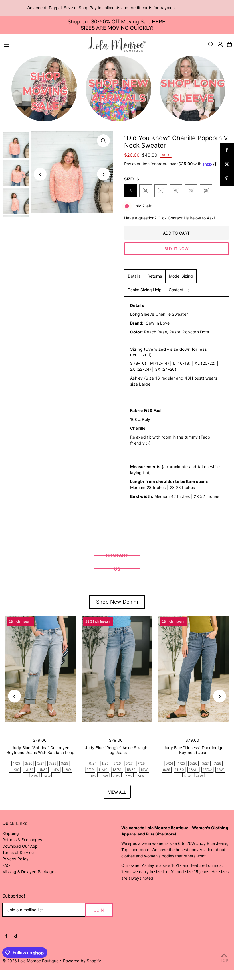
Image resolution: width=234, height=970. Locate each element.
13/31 (28, 769)
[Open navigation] (43, 44)
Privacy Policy (15, 858)
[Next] (103, 174)
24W (47, 776)
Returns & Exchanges (22, 839)
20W (34, 776)
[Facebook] (6, 936)
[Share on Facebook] (227, 150)
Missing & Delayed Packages (29, 871)
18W (67, 769)
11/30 (14, 769)
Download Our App (20, 846)
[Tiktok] (15, 936)
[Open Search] (210, 44)
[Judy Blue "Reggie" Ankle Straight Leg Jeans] (117, 669)
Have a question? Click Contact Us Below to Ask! (169, 218)
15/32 (42, 769)
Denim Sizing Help (145, 289)
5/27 (40, 763)
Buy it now (176, 248)
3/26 (28, 763)
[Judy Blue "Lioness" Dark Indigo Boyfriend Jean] (193, 669)
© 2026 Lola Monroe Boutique (30, 960)
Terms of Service (18, 852)
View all (117, 792)
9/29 (64, 763)
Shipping (10, 833)
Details (134, 276)
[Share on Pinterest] (227, 178)
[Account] (220, 44)
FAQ (6, 865)
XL (176, 190)
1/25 (16, 763)
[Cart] (229, 44)
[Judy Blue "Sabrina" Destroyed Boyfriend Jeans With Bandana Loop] (40, 669)
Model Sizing (181, 276)
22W (128, 776)
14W (55, 769)
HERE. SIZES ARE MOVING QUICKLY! (124, 25)
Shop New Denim (117, 602)
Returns (155, 276)
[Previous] (40, 174)
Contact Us (179, 289)
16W (92, 776)
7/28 (52, 763)
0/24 (93, 763)
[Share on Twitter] (227, 164)
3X (206, 190)
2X (191, 190)
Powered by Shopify (82, 960)
